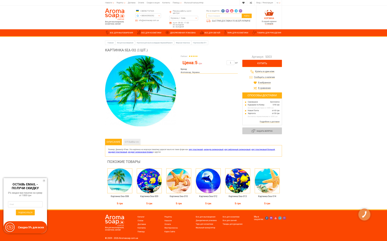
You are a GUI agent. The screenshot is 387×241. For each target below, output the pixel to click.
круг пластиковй (196, 149)
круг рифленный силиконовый (237, 149)
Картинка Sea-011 (200, 43)
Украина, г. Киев (178, 18)
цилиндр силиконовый (213, 149)
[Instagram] (227, 11)
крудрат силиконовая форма (140, 152)
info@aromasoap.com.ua (149, 20)
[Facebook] (223, 11)
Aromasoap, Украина (190, 72)
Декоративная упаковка (206, 220)
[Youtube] (231, 11)
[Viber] (240, 11)
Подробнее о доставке (270, 122)
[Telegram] (236, 11)
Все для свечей (230, 220)
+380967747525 (147, 11)
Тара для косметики (204, 224)
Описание (113, 142)
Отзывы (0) (132, 142)
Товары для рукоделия (232, 224)
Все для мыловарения (205, 217)
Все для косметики (231, 217)
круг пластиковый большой (263, 149)
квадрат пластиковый (117, 152)
